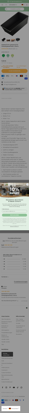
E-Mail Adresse (5, 208)
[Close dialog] (27, 184)
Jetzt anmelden (14, 215)
